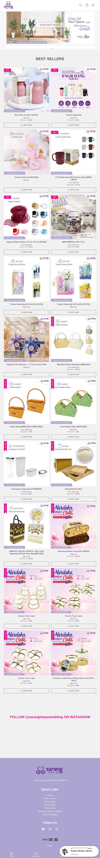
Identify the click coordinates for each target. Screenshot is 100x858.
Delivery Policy (50, 802)
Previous (5, 25)
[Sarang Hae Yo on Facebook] (43, 830)
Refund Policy (50, 808)
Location (50, 795)
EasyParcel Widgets (50, 815)
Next (94, 25)
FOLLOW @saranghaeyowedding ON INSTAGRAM (50, 717)
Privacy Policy (50, 805)
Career (50, 846)
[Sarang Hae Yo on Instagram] (50, 830)
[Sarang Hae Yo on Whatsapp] (57, 830)
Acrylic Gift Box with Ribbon (82, 851)
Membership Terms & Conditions (50, 811)
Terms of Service (50, 798)
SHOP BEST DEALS (50, 25)
